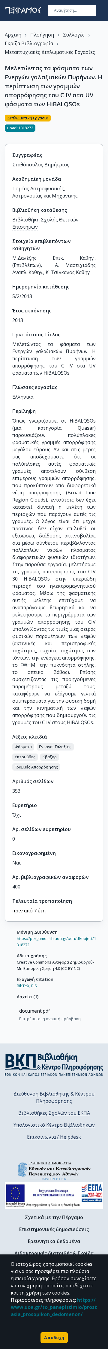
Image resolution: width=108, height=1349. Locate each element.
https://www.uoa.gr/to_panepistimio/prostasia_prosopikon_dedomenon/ (54, 1307)
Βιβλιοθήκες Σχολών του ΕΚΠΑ (54, 1113)
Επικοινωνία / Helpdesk (54, 1137)
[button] (23, 747)
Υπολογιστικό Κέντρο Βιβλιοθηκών (54, 1125)
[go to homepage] (23, 10)
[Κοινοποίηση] (100, 125)
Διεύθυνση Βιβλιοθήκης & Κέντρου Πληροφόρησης (54, 1097)
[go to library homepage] (54, 1064)
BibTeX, (23, 985)
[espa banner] (54, 1195)
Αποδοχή (54, 1337)
